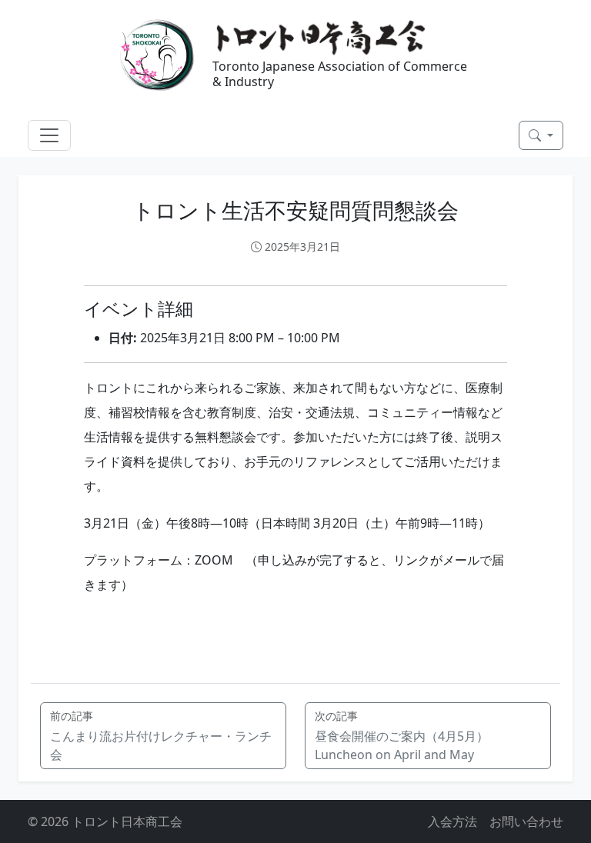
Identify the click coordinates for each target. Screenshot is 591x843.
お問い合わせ (526, 821)
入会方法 (452, 821)
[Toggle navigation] (49, 135)
